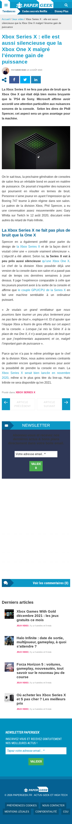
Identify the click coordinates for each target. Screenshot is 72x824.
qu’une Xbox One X (55, 261)
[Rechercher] (66, 5)
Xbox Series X (25, 392)
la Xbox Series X (28, 246)
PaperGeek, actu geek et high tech (34, 4)
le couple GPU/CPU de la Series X (42, 290)
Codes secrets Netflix (34, 11)
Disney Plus (61, 11)
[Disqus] (36, 532)
